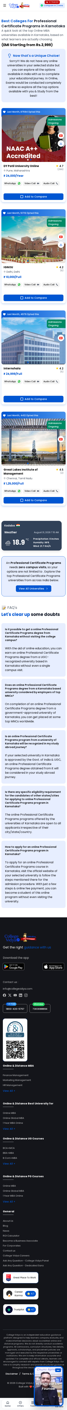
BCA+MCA (9, 1148)
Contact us (9, 1250)
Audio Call (48, 183)
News (6, 1231)
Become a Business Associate (20, 1240)
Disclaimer (12, 1373)
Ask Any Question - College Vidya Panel (26, 1260)
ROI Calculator (11, 1235)
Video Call (30, 183)
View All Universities (31, 588)
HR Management (12, 1085)
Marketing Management (17, 1080)
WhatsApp (10, 183)
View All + (9, 1091)
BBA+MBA (8, 1153)
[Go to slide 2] (30, 159)
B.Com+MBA (10, 1158)
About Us (8, 1221)
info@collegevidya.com (17, 989)
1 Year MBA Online (13, 1123)
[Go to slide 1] (28, 159)
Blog (5, 1225)
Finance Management (15, 1075)
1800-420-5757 (15, 1009)
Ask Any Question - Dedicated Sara (23, 1265)
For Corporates (12, 1245)
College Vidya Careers (16, 1255)
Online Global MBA (13, 1118)
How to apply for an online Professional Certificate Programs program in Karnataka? (30, 850)
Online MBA (9, 1113)
